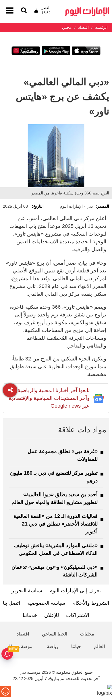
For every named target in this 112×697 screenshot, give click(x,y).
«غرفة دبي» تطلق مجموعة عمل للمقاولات (63, 455)
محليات (87, 633)
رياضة (52, 646)
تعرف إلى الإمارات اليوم (75, 590)
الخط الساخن (54, 633)
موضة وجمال (19, 646)
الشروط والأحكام (90, 603)
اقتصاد (23, 633)
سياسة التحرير (26, 590)
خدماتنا (30, 615)
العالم (99, 646)
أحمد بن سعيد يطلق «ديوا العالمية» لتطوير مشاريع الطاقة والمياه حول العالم (54, 498)
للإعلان (51, 615)
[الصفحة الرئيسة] (87, 9)
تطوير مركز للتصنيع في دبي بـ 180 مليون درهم (54, 477)
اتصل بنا (11, 603)
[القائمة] (24, 10)
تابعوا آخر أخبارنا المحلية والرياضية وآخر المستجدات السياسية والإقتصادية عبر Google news (49, 398)
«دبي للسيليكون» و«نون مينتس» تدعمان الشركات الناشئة (54, 571)
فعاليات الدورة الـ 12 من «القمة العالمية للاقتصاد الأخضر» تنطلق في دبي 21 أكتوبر (55, 523)
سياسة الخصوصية (46, 603)
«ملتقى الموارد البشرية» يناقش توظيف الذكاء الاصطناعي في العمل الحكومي (56, 549)
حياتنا (76, 646)
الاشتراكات (77, 615)
